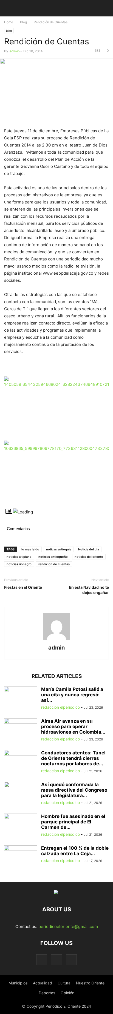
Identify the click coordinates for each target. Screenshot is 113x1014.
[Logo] (56, 892)
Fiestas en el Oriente (23, 587)
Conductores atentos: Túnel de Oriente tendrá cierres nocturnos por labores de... (73, 758)
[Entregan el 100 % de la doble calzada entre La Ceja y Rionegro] (20, 857)
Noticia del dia (88, 549)
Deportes (47, 992)
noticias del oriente (89, 557)
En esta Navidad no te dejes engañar (89, 590)
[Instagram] (56, 959)
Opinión (67, 992)
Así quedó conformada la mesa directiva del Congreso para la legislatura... (74, 790)
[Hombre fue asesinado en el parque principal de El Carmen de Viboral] (20, 826)
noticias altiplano (19, 557)
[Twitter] (71, 959)
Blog (23, 22)
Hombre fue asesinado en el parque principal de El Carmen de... (73, 822)
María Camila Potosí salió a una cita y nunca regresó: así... (72, 694)
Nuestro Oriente (90, 983)
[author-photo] (56, 640)
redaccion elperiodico (60, 707)
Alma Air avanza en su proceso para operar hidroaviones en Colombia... (73, 726)
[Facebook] (41, 959)
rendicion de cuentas (54, 564)
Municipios (18, 983)
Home (8, 22)
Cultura (64, 983)
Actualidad (42, 983)
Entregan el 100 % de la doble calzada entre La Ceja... (75, 850)
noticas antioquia (58, 549)
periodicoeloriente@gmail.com (68, 926)
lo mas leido (30, 549)
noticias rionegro (19, 564)
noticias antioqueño (53, 557)
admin (14, 51)
